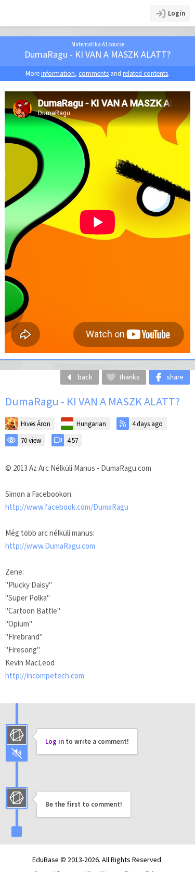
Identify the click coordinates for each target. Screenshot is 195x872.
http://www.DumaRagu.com (50, 546)
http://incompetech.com (44, 676)
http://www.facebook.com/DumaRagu (66, 507)
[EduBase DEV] (53, 13)
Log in (54, 741)
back (85, 377)
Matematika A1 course (97, 44)
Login (176, 13)
